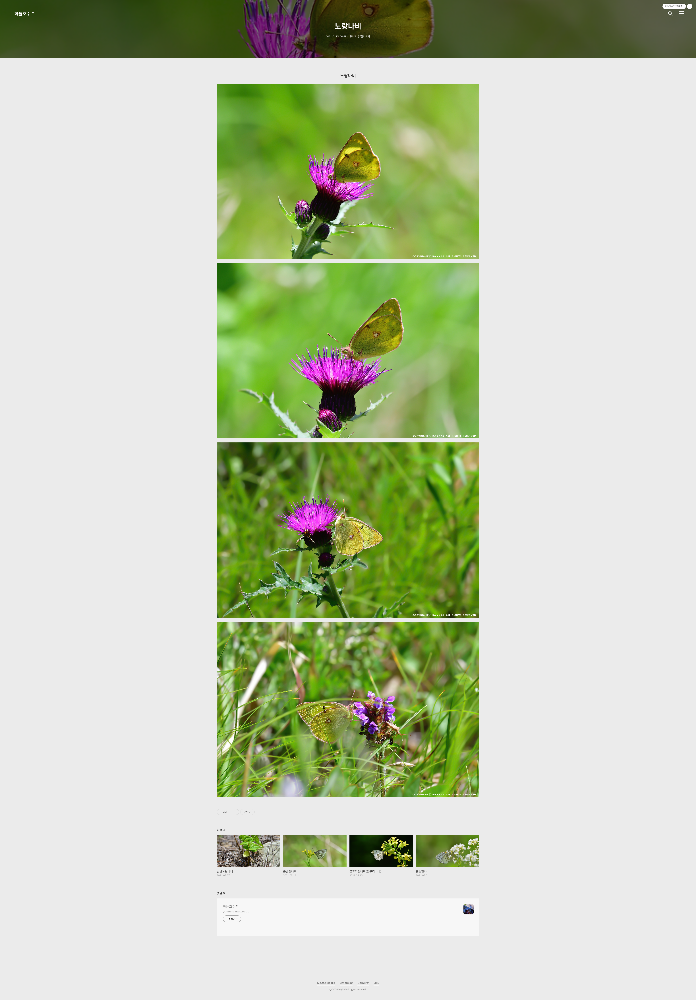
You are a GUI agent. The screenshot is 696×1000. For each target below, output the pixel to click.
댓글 (221, 893)
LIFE (376, 983)
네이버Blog (346, 983)
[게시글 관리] (235, 812)
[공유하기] (230, 812)
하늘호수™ (24, 13)
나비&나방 (363, 983)
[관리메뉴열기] (689, 6)
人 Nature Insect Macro (236, 911)
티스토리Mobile (326, 983)
